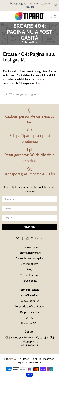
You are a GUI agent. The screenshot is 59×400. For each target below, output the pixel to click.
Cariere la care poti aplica (29, 258)
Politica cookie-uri (29, 300)
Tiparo (14, 359)
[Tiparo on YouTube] (41, 239)
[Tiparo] (29, 16)
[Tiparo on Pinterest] (31, 239)
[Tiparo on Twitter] (36, 239)
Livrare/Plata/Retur (29, 295)
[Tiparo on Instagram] (27, 239)
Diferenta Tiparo (29, 247)
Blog (29, 269)
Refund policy (29, 280)
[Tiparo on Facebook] (22, 239)
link (38, 83)
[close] (55, 5)
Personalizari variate (30, 252)
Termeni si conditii (29, 289)
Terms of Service (29, 275)
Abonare (29, 226)
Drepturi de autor (29, 312)
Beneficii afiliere (29, 263)
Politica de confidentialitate (29, 306)
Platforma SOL (29, 323)
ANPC (29, 317)
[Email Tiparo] (17, 239)
